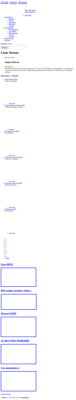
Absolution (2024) (10, 209)
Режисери (12, 24)
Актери (11, 26)
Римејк (11, 20)
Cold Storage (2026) (11, 79)
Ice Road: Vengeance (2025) (14, 157)
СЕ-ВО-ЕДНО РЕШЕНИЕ (15, 340)
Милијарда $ (9, 38)
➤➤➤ (7, 258)
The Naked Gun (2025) (12, 131)
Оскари (11, 37)
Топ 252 (11, 35)
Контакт (7, 40)
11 (6, 256)
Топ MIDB (12, 31)
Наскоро (11, 19)
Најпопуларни (13, 29)
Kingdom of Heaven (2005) (13, 183)
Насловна (28, 15)
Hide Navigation (30, 12)
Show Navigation (30, 10)
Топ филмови (9, 28)
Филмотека (8, 17)
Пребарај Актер (6, 43)
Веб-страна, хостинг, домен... (16, 290)
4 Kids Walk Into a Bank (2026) (15, 105)
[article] (40, 91)
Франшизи (12, 22)
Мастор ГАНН (8, 313)
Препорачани (13, 33)
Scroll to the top (6, 394)
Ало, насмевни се (10, 368)
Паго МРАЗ (7, 264)
